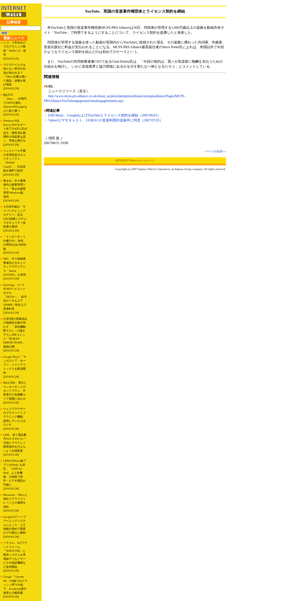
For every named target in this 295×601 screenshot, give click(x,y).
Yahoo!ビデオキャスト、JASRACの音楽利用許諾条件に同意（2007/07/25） (105, 120)
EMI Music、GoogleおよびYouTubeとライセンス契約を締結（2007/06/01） (104, 115)
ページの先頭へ (215, 151)
